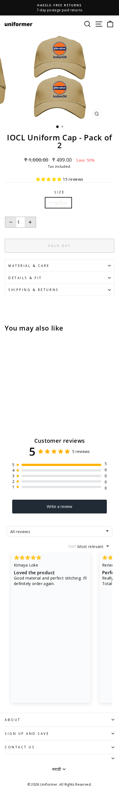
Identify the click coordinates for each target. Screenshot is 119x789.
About (13, 719)
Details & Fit (25, 278)
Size (59, 192)
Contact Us (20, 747)
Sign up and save (27, 733)
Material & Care (29, 265)
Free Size (58, 202)
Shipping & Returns (33, 289)
